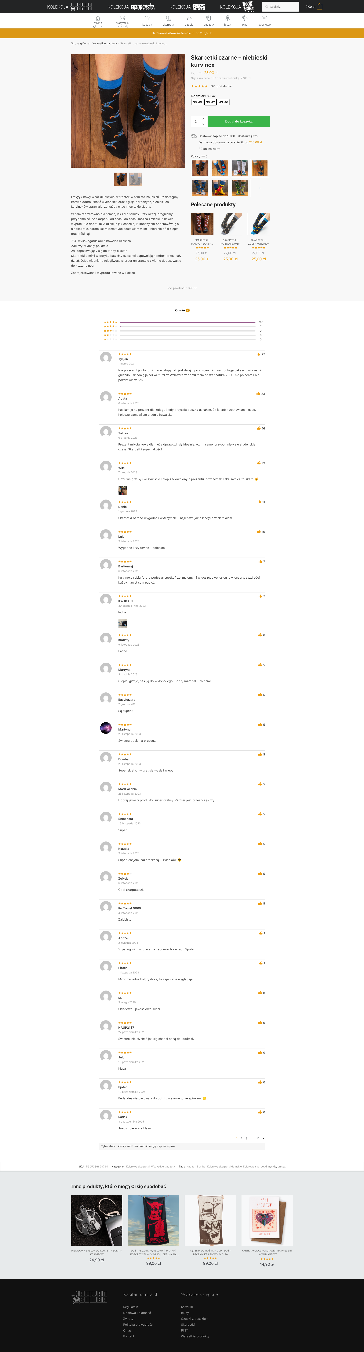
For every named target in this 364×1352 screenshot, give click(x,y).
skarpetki (168, 24)
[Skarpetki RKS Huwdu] (220, 168)
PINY (184, 1330)
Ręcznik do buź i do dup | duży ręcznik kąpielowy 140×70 (210, 1252)
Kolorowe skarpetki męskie (259, 1166)
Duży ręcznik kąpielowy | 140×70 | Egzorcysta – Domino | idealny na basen (153, 1252)
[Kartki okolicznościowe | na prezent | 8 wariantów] (267, 1220)
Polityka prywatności (138, 1324)
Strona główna (80, 43)
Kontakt (128, 1336)
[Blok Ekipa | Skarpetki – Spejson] (200, 188)
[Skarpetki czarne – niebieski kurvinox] (200, 168)
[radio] (197, 102)
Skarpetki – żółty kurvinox (258, 242)
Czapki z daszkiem (194, 1319)
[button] (128, 123)
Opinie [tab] (180, 310)
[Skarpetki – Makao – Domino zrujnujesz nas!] (202, 224)
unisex (282, 1166)
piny (244, 24)
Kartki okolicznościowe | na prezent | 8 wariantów (267, 1252)
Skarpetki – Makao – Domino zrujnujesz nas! (202, 242)
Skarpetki (188, 1324)
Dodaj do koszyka (239, 121)
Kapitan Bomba (196, 1166)
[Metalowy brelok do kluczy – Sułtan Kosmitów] (96, 1220)
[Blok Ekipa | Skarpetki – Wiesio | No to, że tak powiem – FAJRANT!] (260, 168)
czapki (189, 24)
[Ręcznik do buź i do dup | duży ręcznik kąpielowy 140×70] (210, 1220)
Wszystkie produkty (195, 1336)
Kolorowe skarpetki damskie (224, 1166)
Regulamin (130, 1307)
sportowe (264, 24)
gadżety (209, 24)
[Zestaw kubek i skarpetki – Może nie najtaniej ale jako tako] (240, 168)
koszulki (147, 24)
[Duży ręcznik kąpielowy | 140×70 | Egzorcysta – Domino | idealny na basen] (153, 1220)
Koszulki (187, 1307)
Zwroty (128, 1319)
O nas (127, 1330)
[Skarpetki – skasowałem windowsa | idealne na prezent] (240, 188)
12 (258, 1138)
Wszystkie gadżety (105, 43)
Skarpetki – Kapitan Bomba (230, 242)
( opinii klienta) (221, 86)
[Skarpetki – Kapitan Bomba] (230, 224)
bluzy (227, 24)
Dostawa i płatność (137, 1313)
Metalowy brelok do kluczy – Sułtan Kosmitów (96, 1252)
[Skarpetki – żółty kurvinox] (258, 224)
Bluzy (185, 1313)
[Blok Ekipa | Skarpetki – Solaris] (220, 188)
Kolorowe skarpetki (138, 1166)
